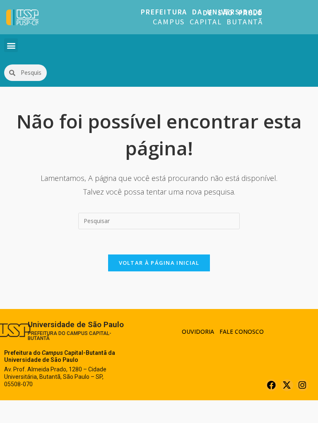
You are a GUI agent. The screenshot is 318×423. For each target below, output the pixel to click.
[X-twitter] (287, 385)
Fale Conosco (241, 331)
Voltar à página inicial (159, 262)
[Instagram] (302, 385)
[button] (11, 45)
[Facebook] (271, 385)
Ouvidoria (198, 331)
